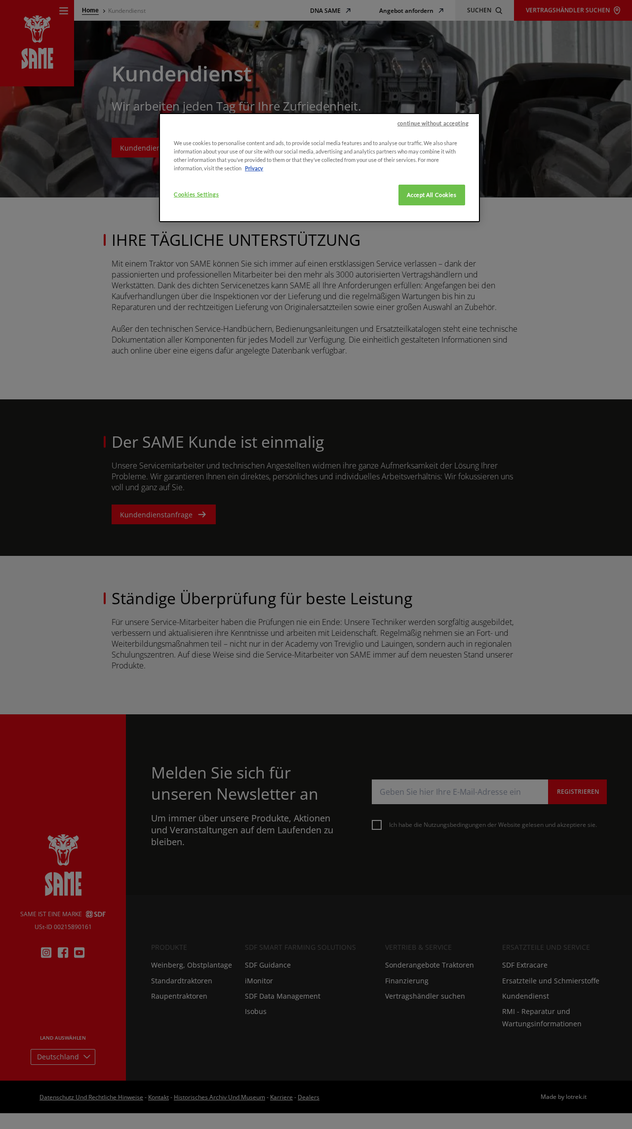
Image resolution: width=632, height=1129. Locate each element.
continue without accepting (433, 123)
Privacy (254, 168)
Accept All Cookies (431, 195)
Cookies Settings (196, 194)
